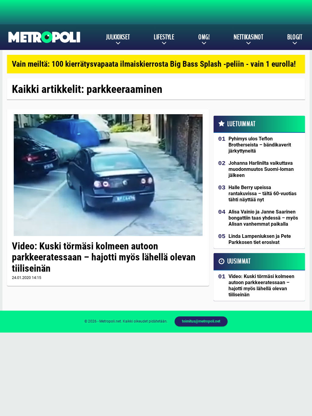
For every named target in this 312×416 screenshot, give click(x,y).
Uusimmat (239, 261)
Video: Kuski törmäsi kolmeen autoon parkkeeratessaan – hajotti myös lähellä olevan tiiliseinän (104, 257)
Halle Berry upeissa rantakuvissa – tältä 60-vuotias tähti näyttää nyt (262, 194)
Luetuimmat (241, 124)
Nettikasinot (248, 37)
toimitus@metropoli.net (201, 321)
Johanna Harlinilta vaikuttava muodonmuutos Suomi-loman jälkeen (261, 169)
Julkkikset (118, 37)
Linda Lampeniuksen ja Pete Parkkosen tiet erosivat (260, 239)
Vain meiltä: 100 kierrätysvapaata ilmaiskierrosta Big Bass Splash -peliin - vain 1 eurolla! (154, 64)
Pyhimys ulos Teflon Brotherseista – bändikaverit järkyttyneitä (260, 145)
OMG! (204, 37)
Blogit (294, 37)
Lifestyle (164, 37)
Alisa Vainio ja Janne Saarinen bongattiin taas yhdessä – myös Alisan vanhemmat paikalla (263, 218)
